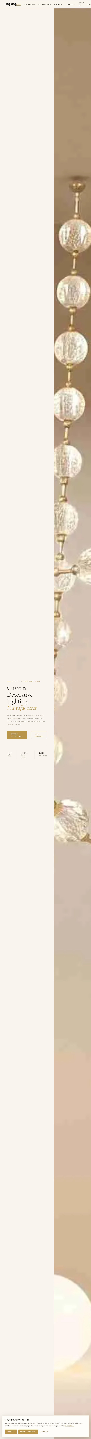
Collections (29, 4)
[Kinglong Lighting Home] (10, 4)
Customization (44, 4)
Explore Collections (17, 735)
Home (18, 4)
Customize (44, 1432)
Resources (71, 4)
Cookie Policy (69, 1426)
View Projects (39, 735)
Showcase (58, 4)
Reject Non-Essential (28, 1432)
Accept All (11, 1432)
